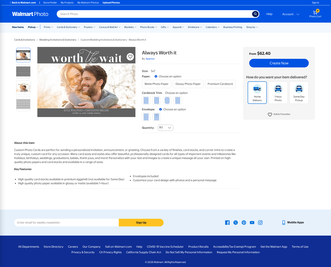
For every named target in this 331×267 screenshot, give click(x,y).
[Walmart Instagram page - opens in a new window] (260, 222)
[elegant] (167, 100)
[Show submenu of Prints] (52, 27)
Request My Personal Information (238, 252)
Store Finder (50, 2)
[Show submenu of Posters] (94, 27)
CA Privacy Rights (110, 252)
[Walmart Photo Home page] (30, 14)
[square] (146, 100)
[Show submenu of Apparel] (183, 27)
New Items (18, 27)
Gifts (163, 27)
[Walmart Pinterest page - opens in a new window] (244, 222)
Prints (47, 27)
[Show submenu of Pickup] (38, 27)
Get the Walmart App (274, 246)
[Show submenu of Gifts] (168, 27)
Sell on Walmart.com (118, 246)
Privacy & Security (83, 252)
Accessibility (221, 246)
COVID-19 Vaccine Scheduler (165, 246)
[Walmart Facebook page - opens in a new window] (227, 222)
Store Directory (53, 246)
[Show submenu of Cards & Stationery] (79, 27)
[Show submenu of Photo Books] (156, 27)
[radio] (23, 55)
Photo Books (147, 27)
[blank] (146, 117)
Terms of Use (300, 246)
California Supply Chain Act (143, 252)
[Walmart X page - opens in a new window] (235, 222)
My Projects (67, 2)
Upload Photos (111, 2)
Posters (88, 27)
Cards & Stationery (67, 27)
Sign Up (141, 222)
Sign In (315, 2)
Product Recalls (198, 246)
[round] (156, 100)
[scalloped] (178, 100)
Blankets (129, 27)
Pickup (32, 27)
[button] (278, 115)
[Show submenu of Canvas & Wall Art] (119, 27)
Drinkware (193, 27)
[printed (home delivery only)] (156, 117)
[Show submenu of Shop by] (257, 27)
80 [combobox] (161, 127)
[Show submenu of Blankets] (135, 27)
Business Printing (232, 27)
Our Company (92, 246)
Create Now (279, 63)
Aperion (150, 58)
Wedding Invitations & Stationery (57, 39)
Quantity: (148, 127)
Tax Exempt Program (242, 246)
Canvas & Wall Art (108, 27)
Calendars (211, 27)
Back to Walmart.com (24, 2)
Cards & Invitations (24, 39)
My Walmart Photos (88, 2)
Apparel (177, 27)
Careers (73, 246)
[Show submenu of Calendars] (218, 27)
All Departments (28, 246)
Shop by (250, 27)
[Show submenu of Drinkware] (201, 27)
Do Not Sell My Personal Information (189, 252)
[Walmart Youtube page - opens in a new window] (252, 222)
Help (269, 14)
